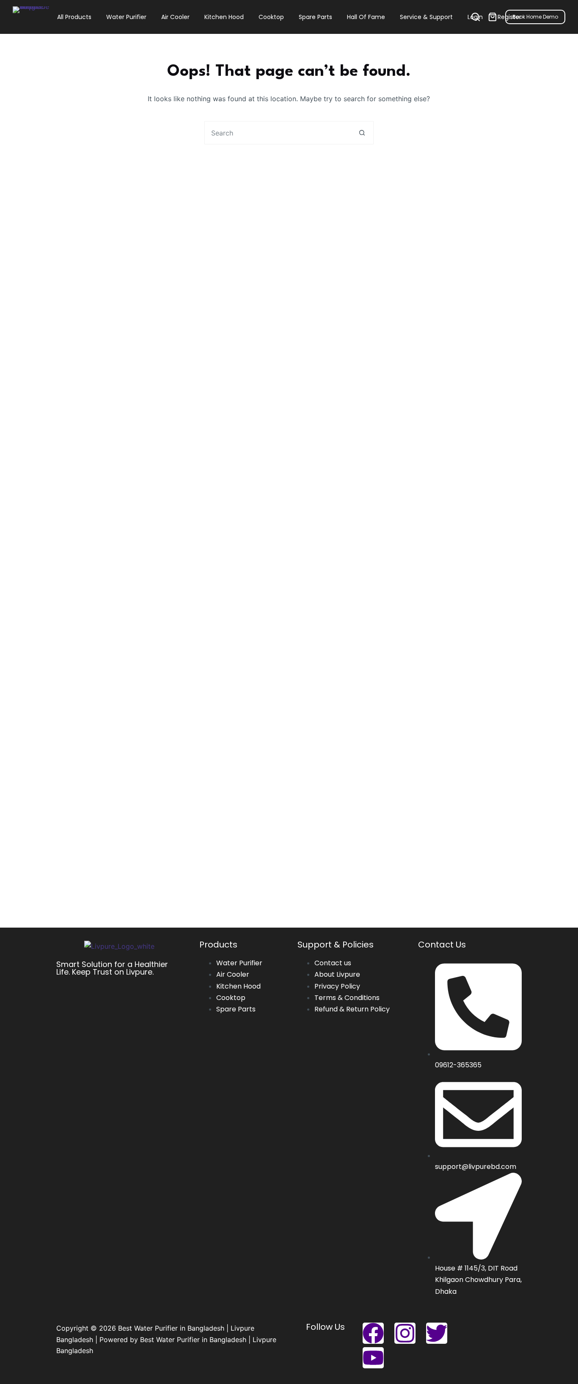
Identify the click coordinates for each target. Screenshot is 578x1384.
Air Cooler (175, 17)
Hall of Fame (366, 17)
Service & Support (426, 17)
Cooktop (271, 17)
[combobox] (278, 132)
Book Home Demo (535, 16)
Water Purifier (126, 17)
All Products (74, 17)
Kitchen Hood (224, 17)
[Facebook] (373, 1333)
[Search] (475, 17)
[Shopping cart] (492, 17)
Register (509, 17)
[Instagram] (405, 1333)
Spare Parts (315, 17)
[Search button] (362, 133)
